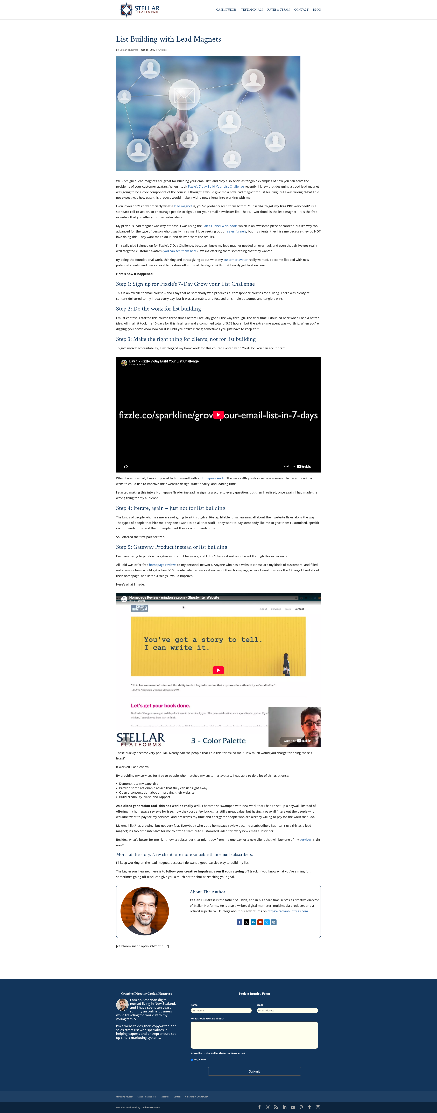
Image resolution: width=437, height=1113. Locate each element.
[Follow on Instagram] (274, 922)
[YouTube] (293, 1107)
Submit (254, 1071)
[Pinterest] (301, 1107)
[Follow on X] (246, 922)
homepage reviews (162, 565)
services (306, 839)
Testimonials (252, 10)
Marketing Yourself (124, 1096)
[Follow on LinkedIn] (253, 922)
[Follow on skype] (267, 922)
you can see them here (180, 251)
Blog (317, 10)
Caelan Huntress (128, 49)
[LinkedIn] (285, 1107)
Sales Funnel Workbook (220, 226)
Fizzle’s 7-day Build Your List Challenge (216, 186)
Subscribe (165, 1096)
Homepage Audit (212, 478)
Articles (162, 49)
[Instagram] (318, 1107)
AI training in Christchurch (196, 1096)
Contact (301, 10)
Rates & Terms (278, 10)
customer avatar (236, 260)
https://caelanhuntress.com (287, 911)
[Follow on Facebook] (239, 922)
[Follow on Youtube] (260, 922)
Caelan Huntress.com (146, 1096)
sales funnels (236, 231)
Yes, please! (200, 1059)
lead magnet (183, 206)
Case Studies (226, 10)
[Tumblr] (310, 1107)
